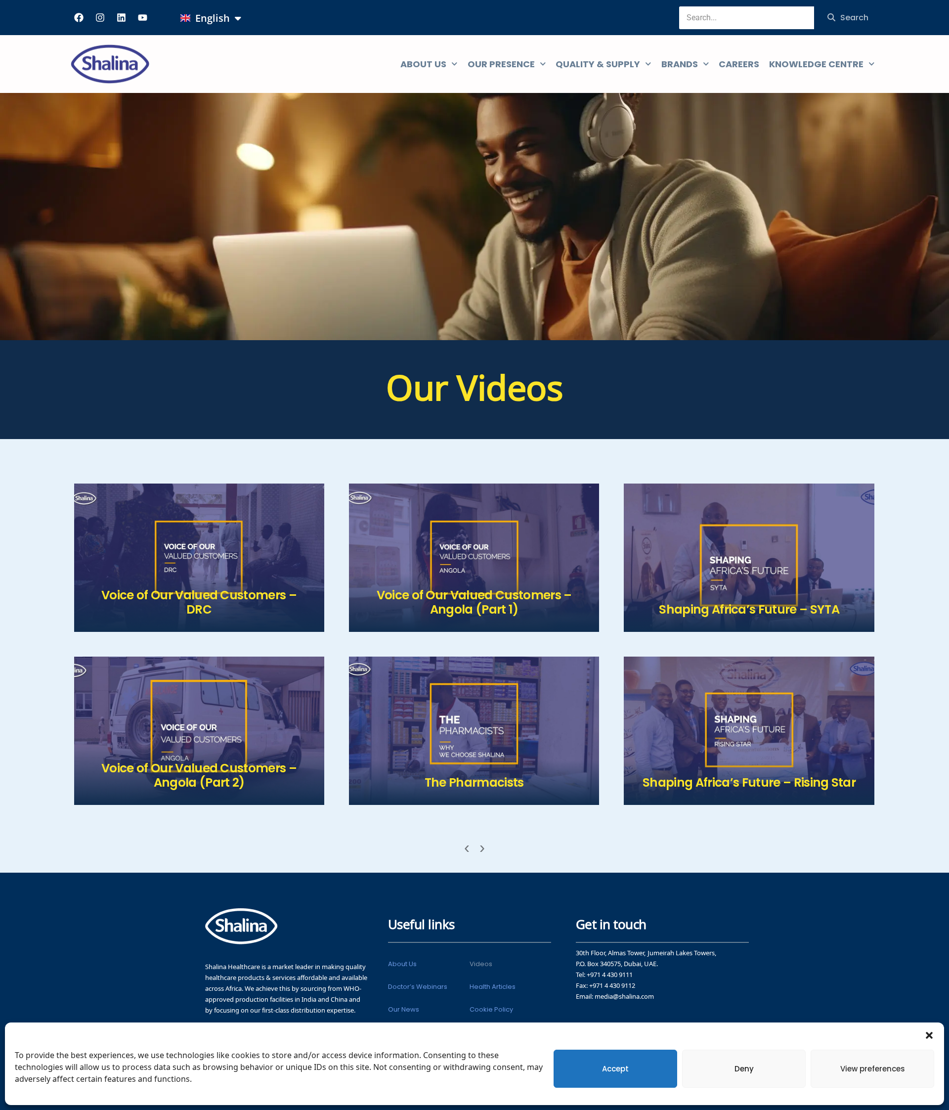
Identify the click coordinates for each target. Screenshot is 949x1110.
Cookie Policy (491, 1009)
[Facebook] (78, 17)
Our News (403, 1009)
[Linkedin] (121, 17)
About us (423, 64)
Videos (481, 964)
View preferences (872, 1069)
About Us (402, 964)
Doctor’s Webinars (417, 986)
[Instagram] (99, 17)
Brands (679, 64)
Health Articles (493, 986)
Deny (744, 1069)
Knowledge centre (816, 64)
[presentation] (467, 849)
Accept (615, 1069)
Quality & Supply (598, 64)
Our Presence (501, 64)
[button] (929, 1035)
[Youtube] (142, 17)
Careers (739, 64)
